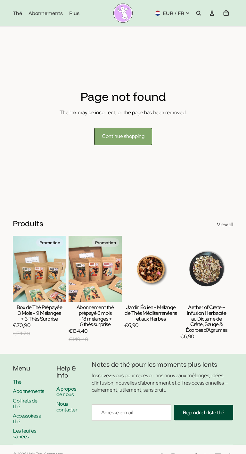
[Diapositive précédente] (131, 269)
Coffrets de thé (25, 403)
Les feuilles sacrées (24, 433)
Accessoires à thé (27, 418)
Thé (17, 381)
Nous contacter (67, 407)
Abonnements (28, 391)
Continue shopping (123, 136)
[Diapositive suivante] (170, 269)
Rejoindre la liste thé (203, 412)
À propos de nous (66, 392)
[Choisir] (56, 292)
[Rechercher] (199, 13)
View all (225, 224)
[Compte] (212, 13)
